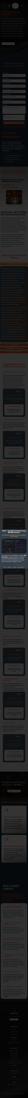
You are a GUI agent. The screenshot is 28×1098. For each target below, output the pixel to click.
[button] (26, 531)
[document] (14, 549)
